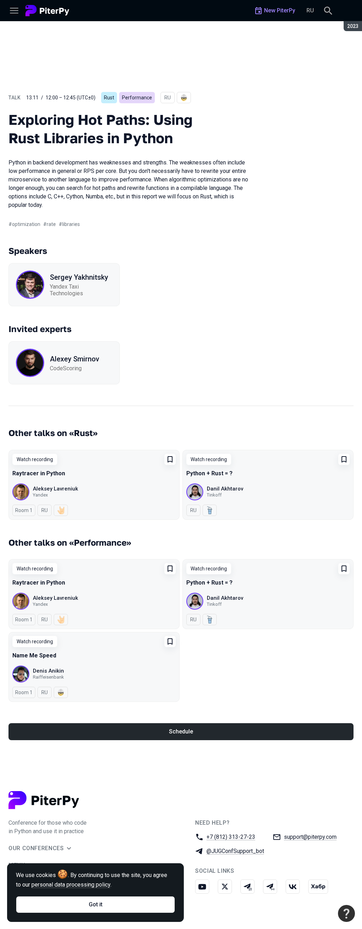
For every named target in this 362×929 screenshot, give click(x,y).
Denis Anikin (48, 671)
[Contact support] (346, 913)
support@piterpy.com (310, 837)
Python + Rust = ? (209, 473)
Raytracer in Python (38, 473)
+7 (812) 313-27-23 (230, 837)
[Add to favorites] (170, 459)
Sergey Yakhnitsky (79, 277)
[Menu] (14, 11)
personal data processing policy (70, 884)
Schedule (181, 731)
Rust (109, 97)
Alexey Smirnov (74, 359)
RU (310, 10)
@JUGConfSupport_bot (235, 851)
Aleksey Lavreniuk (55, 489)
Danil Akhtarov (225, 489)
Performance (137, 97)
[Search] (328, 11)
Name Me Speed (34, 655)
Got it (96, 904)
